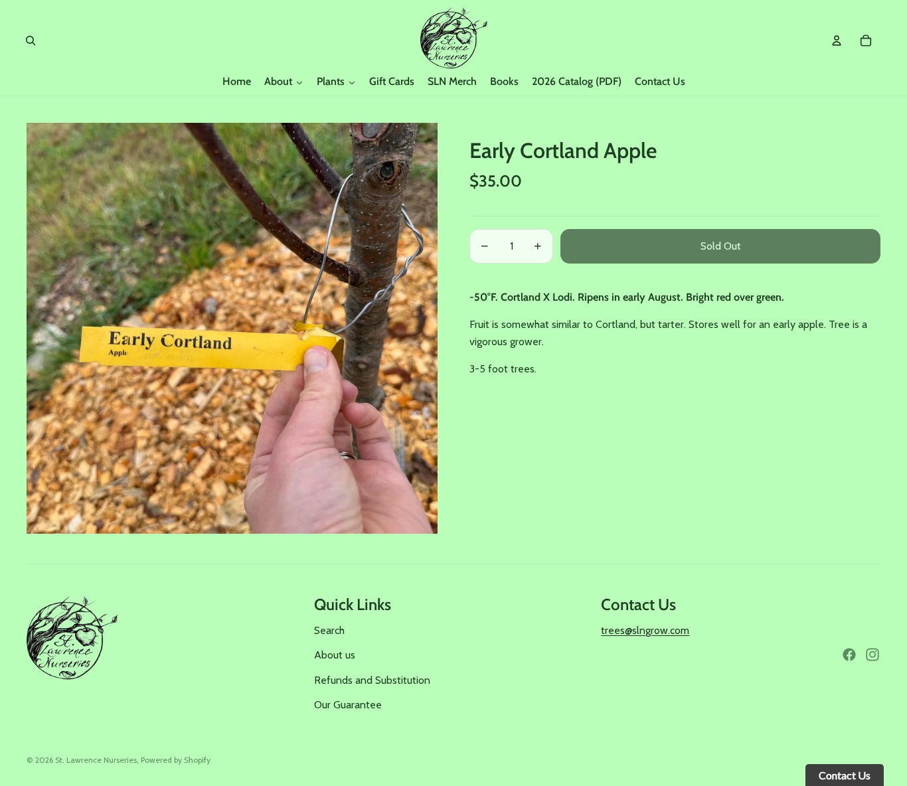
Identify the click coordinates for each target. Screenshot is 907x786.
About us (334, 655)
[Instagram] (872, 655)
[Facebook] (849, 655)
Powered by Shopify (175, 760)
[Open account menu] (836, 40)
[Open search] (30, 40)
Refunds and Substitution (372, 680)
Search (329, 630)
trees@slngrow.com (645, 630)
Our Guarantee (348, 704)
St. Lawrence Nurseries (96, 760)
